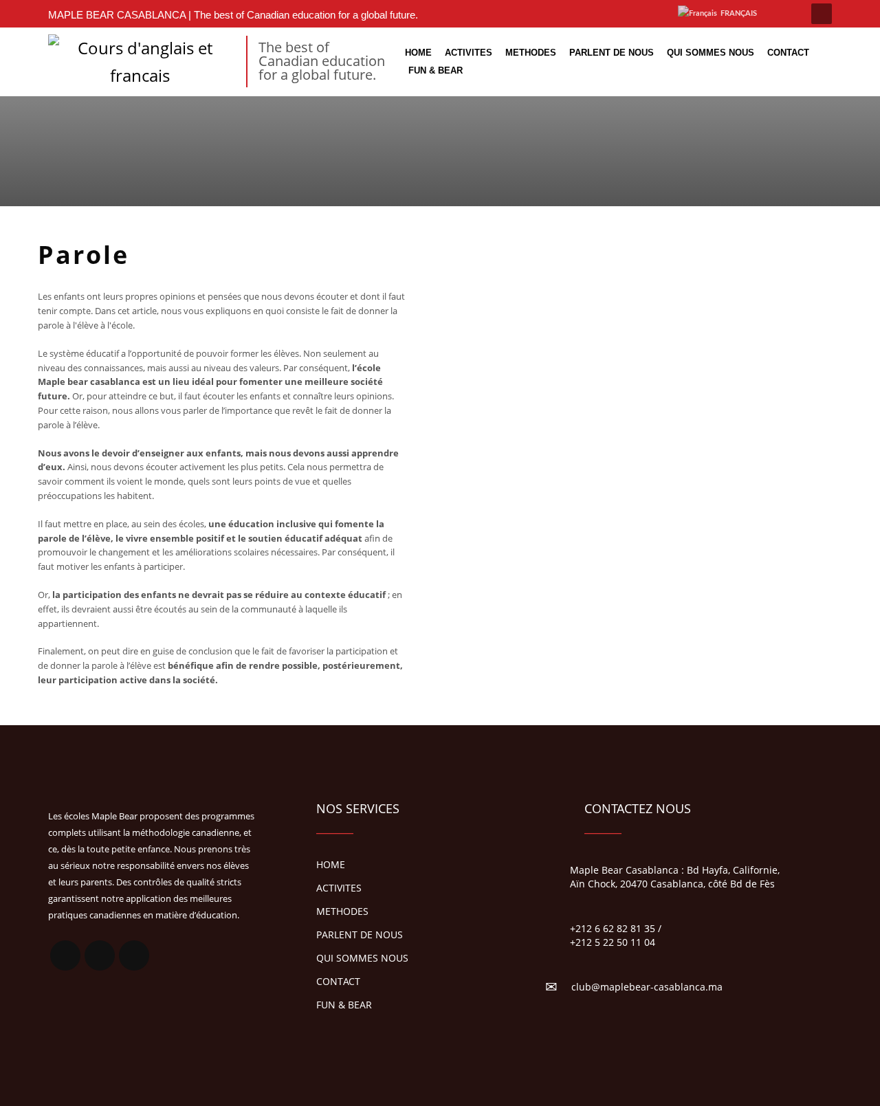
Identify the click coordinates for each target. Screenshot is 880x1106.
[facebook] (585, 13)
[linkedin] (605, 13)
